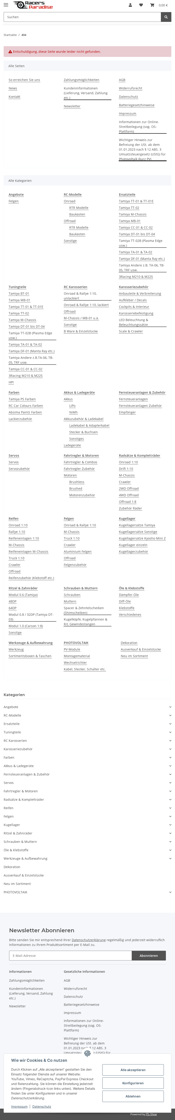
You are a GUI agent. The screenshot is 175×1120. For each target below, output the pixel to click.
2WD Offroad (129, 488)
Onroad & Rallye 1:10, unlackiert (80, 295)
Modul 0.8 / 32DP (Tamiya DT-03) (31, 616)
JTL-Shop (151, 1114)
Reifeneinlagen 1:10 (24, 538)
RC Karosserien (15, 740)
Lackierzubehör (20, 419)
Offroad (70, 221)
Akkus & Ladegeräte (19, 766)
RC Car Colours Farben (26, 405)
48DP (12, 601)
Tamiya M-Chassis (133, 214)
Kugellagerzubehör (133, 551)
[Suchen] (166, 17)
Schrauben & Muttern (20, 841)
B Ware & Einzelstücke (81, 331)
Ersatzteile (12, 724)
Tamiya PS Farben (22, 399)
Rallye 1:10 (17, 532)
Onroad (69, 201)
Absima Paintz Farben (25, 412)
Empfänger (127, 412)
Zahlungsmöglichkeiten (81, 80)
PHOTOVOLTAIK (15, 892)
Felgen (14, 201)
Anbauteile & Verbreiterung (140, 293)
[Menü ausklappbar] (6, 3)
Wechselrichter (75, 662)
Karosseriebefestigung (136, 313)
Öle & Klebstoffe (16, 850)
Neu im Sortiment (134, 656)
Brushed (75, 488)
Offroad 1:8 (127, 501)
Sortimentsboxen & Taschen (30, 656)
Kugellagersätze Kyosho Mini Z (142, 538)
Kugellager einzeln (133, 545)
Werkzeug (16, 649)
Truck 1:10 (16, 558)
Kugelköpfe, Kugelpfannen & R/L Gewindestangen (85, 621)
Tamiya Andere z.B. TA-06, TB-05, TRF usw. (142, 267)
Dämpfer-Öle (129, 595)
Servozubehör (19, 468)
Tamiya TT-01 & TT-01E (136, 201)
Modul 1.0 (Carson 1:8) (26, 626)
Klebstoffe (126, 608)
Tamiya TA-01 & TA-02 (135, 252)
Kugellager (12, 825)
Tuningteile (12, 732)
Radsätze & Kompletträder (24, 799)
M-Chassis (127, 475)
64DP (12, 608)
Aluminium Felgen (78, 551)
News (13, 88)
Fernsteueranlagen (133, 399)
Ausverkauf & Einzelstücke (141, 649)
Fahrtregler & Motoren (21, 791)
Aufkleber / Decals (133, 300)
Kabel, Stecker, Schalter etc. (85, 669)
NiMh (73, 412)
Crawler (125, 482)
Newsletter (72, 106)
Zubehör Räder (130, 508)
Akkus (68, 399)
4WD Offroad (129, 495)
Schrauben (72, 595)
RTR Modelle (78, 207)
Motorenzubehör (82, 495)
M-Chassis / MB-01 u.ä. (81, 318)
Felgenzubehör (75, 565)
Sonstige (70, 240)
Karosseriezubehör (18, 749)
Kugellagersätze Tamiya (137, 525)
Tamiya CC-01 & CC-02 (136, 227)
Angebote (11, 707)
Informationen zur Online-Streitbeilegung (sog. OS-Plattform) (139, 127)
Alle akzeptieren (133, 1070)
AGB (122, 80)
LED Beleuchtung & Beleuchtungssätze (133, 322)
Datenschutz (41, 1106)
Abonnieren (149, 955)
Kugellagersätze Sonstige (138, 532)
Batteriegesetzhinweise (136, 105)
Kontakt (14, 96)
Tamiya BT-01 (19, 293)
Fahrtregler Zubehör (79, 468)
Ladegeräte (72, 445)
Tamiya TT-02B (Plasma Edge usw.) (140, 243)
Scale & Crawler (131, 331)
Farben (9, 757)
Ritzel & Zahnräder (18, 833)
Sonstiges (76, 438)
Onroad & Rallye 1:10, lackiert (86, 305)
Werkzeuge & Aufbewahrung (25, 858)
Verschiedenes (130, 614)
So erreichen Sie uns (24, 80)
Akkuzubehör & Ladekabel (83, 419)
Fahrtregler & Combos (80, 462)
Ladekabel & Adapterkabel (89, 425)
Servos (14, 462)
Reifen (8, 808)
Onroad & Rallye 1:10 (80, 525)
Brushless (76, 482)
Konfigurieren (133, 1083)
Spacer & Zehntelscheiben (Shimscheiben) (84, 610)
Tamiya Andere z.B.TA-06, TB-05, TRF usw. (31, 360)
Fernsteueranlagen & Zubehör (27, 774)
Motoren (70, 475)
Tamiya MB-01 (130, 221)
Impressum (19, 1106)
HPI (11, 382)
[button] (130, 5)
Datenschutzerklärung (89, 940)
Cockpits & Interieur (134, 306)
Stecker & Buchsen (83, 432)
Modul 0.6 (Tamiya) (23, 595)
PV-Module (72, 649)
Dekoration (129, 643)
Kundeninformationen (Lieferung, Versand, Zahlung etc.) (86, 93)
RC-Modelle (12, 715)
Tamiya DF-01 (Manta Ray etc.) (142, 258)
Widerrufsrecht (130, 88)
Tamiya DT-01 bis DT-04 (137, 234)
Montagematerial (77, 656)
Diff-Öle (125, 601)
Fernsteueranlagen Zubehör (140, 405)
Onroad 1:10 (128, 462)
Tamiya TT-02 (129, 207)
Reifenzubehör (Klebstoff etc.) (31, 578)
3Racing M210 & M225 (136, 276)
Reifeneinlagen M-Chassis (28, 551)
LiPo (72, 405)
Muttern (70, 601)
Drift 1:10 (126, 468)
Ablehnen (133, 1096)
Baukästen (77, 214)
